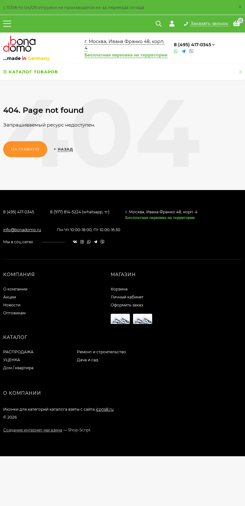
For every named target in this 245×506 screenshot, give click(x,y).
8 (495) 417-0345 (192, 45)
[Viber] (191, 51)
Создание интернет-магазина (32, 430)
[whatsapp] (89, 241)
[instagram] (82, 241)
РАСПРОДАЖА (18, 351)
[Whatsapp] (176, 51)
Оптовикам (14, 313)
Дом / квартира (18, 367)
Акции (9, 297)
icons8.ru (105, 409)
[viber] (102, 241)
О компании (15, 289)
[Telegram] (184, 51)
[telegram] (95, 241)
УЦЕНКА (11, 359)
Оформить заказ (127, 305)
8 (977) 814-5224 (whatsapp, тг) (79, 211)
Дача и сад (87, 359)
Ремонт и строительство (101, 351)
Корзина (119, 289)
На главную (25, 149)
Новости (11, 305)
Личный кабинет (127, 297)
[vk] (75, 241)
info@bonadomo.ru (22, 229)
